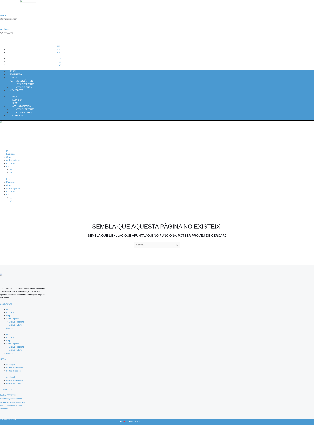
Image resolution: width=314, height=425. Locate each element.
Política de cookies (13, 371)
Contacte (16, 90)
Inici (14, 97)
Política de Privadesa (14, 368)
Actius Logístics (21, 81)
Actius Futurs (24, 112)
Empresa (17, 100)
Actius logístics (13, 160)
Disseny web (114, 421)
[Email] (1, 11)
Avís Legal (10, 365)
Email (3, 15)
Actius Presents (25, 84)
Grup (15, 103)
